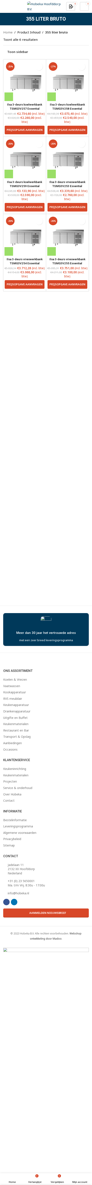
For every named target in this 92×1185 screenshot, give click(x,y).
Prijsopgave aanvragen (25, 130)
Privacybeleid (12, 839)
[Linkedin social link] (14, 902)
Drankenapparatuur (16, 711)
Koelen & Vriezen (15, 679)
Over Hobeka (12, 794)
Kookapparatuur (14, 692)
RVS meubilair (12, 699)
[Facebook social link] (6, 902)
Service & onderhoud (17, 788)
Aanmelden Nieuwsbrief (47, 913)
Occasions (10, 749)
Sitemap (9, 845)
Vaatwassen (11, 686)
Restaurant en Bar (16, 730)
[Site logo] (44, 6)
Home (8, 32)
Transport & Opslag (17, 737)
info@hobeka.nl (18, 893)
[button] (8, 96)
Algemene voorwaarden (19, 833)
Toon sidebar (17, 52)
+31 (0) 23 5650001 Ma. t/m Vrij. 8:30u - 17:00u (26, 883)
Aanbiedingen (12, 743)
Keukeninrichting (14, 769)
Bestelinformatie (15, 820)
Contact (9, 800)
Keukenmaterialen (15, 724)
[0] (71, 6)
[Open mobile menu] (5, 6)
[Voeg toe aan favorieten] (39, 66)
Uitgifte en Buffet (15, 718)
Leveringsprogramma (18, 826)
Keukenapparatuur (16, 705)
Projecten (10, 781)
